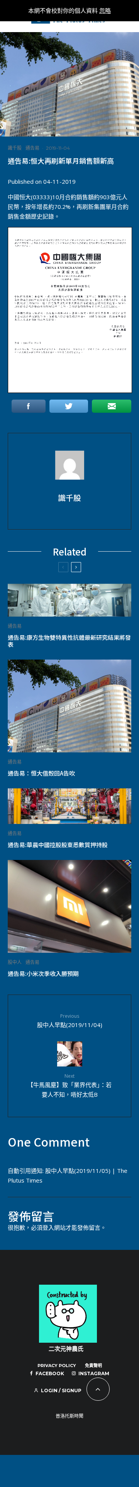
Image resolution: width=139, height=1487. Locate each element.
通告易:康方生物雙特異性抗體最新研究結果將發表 (69, 641)
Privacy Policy (56, 1365)
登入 (48, 1227)
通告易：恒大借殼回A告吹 (41, 773)
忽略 (105, 10)
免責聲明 (93, 1365)
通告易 (32, 148)
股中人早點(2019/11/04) (69, 1021)
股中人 (15, 962)
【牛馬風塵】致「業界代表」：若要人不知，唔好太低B (69, 1085)
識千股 (15, 148)
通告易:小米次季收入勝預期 (43, 973)
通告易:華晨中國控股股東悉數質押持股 (58, 844)
